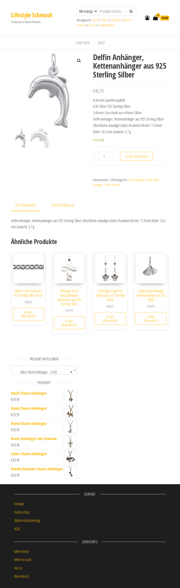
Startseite (82, 42)
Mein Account (22, 559)
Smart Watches (107, 25)
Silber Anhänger (136, 180)
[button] (79, 61)
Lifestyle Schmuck (31, 15)
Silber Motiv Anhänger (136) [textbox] (42, 372)
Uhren (92, 25)
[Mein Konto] (147, 17)
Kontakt (19, 503)
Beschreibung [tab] (25, 205)
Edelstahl (116, 20)
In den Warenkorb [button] (28, 314)
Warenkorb (21, 576)
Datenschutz (22, 512)
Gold (95, 20)
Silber (104, 20)
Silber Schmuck (112, 185)
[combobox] (44, 370)
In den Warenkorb (136, 156)
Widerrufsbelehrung (27, 520)
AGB (17, 528)
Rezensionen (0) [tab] (63, 205)
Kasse (18, 567)
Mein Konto (21, 551)
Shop (101, 42)
